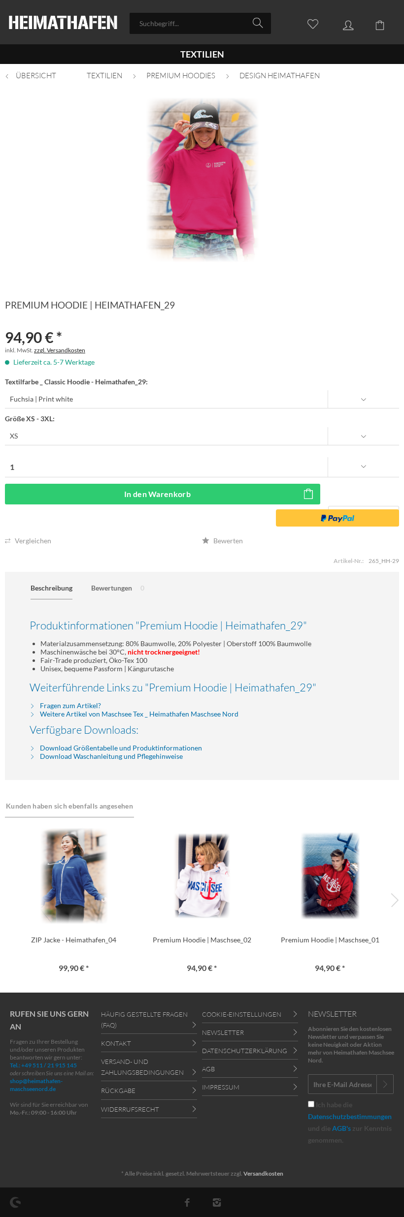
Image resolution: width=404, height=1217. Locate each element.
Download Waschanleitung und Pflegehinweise (110, 756)
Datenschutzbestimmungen (350, 1116)
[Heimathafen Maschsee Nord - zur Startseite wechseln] (63, 23)
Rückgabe (118, 1090)
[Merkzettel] (307, 22)
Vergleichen (32, 540)
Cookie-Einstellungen (241, 1014)
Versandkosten (263, 1173)
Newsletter (223, 1032)
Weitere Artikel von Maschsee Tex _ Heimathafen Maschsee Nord (138, 714)
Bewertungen (117, 588)
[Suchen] (259, 22)
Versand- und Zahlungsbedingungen (142, 1067)
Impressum (220, 1087)
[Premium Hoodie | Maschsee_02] (202, 876)
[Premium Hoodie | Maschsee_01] (330, 876)
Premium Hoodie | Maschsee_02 (202, 940)
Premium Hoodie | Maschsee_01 (330, 940)
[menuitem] (200, 23)
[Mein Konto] (341, 22)
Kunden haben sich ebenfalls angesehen (69, 806)
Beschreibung (51, 588)
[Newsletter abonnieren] (385, 1084)
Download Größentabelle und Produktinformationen (120, 748)
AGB (208, 1069)
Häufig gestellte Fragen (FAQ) (144, 1019)
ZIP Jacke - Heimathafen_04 (73, 940)
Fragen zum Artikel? (69, 705)
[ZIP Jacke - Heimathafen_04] (74, 876)
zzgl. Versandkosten (59, 350)
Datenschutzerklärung (244, 1051)
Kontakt (116, 1043)
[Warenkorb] (374, 22)
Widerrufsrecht (130, 1109)
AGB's (341, 1128)
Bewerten (227, 540)
